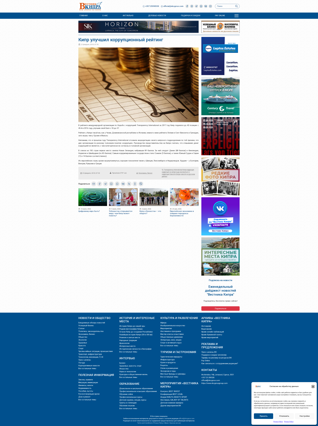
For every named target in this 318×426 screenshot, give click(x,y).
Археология (124, 343)
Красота (82, 345)
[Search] (236, 6)
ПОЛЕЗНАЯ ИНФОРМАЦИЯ (96, 375)
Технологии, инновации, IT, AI (90, 357)
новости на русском (188, 174)
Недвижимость (84, 388)
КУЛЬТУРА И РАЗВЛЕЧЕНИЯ (179, 318)
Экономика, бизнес (145, 173)
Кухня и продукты (168, 362)
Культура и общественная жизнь (133, 374)
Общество (82, 337)
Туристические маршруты (171, 357)
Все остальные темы (87, 368)
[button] (313, 386)
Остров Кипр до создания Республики (136, 332)
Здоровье (82, 343)
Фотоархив (206, 326)
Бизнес (122, 363)
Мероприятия (166, 328)
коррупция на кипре (169, 172)
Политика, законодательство (91, 331)
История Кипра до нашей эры (132, 326)
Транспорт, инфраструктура (90, 354)
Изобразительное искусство (172, 325)
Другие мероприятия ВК (170, 405)
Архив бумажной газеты (211, 335)
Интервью (127, 358)
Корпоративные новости (89, 365)
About (166, 423)
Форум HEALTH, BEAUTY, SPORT (173, 397)
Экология (82, 340)
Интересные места (127, 346)
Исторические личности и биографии (135, 349)
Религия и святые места (129, 337)
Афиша (163, 323)
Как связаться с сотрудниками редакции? (219, 363)
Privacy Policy (278, 422)
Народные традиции (128, 340)
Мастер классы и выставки (172, 334)
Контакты (209, 370)
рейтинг (164, 176)
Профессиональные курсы (130, 397)
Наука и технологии (127, 371)
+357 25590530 (152, 6)
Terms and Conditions (144, 423)
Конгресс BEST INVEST (170, 391)
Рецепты (164, 365)
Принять (263, 416)
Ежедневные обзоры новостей (91, 323)
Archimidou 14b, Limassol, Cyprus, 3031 (217, 375)
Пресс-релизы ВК (209, 352)
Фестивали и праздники (170, 331)
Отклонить (284, 416)
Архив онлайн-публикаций (212, 332)
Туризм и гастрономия (178, 352)
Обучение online (126, 394)
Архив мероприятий (209, 337)
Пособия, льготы (85, 391)
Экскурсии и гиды (168, 371)
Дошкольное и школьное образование (136, 388)
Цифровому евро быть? (89, 211)
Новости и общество (94, 318)
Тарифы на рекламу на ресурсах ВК (216, 358)
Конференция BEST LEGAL (171, 394)
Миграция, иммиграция (88, 382)
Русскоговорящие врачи (88, 394)
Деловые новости (157, 15)
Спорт (80, 348)
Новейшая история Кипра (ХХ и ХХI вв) (135, 335)
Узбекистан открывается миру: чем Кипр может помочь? (120, 213)
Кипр (184, 170)
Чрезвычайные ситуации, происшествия (95, 351)
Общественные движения (171, 337)
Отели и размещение (169, 368)
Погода (81, 363)
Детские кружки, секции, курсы (132, 400)
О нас (105, 15)
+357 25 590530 (207, 377)
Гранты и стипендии (128, 403)
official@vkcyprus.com (173, 6)
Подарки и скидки (190, 15)
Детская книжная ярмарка (171, 403)
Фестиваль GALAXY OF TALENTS (174, 400)
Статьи (81, 328)
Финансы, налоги (85, 385)
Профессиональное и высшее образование (138, 391)
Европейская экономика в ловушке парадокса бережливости (182, 213)
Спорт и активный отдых (170, 343)
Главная (83, 15)
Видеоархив (206, 329)
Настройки (305, 416)
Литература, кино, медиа (170, 340)
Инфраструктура (167, 360)
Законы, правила (85, 380)
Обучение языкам (127, 405)
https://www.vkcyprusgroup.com (214, 383)
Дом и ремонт (84, 397)
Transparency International (173, 170)
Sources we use (175, 423)
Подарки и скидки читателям (213, 355)
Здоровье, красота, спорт (130, 366)
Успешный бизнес (86, 325)
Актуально (128, 15)
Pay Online (220, 15)
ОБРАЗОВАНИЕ (129, 383)
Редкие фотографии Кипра (130, 329)
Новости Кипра (175, 174)
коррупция (190, 170)
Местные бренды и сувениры (172, 374)
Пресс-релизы (84, 360)
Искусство (124, 369)
